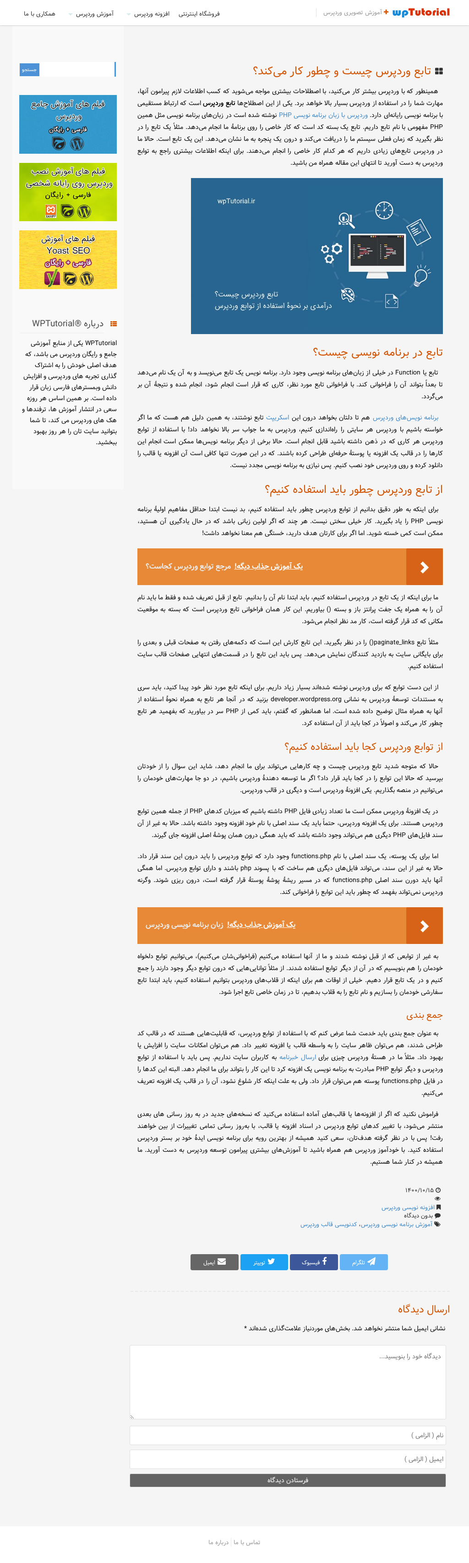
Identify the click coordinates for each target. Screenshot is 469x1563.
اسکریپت (277, 417)
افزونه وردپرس (151, 14)
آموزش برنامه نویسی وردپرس (396, 1224)
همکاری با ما (39, 14)
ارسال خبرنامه (297, 1057)
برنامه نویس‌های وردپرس (405, 417)
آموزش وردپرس (95, 14)
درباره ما (218, 1542)
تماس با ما (247, 1542)
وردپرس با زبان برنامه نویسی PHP (323, 115)
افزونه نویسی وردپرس (408, 1207)
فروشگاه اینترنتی (199, 14)
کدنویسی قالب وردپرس (328, 1224)
